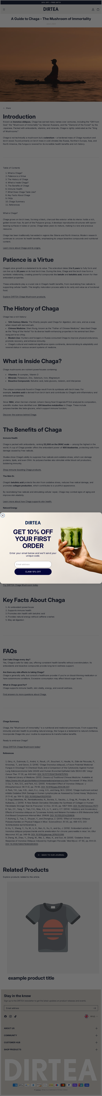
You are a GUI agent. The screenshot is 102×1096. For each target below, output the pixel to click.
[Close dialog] (3, 515)
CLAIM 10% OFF (33, 571)
